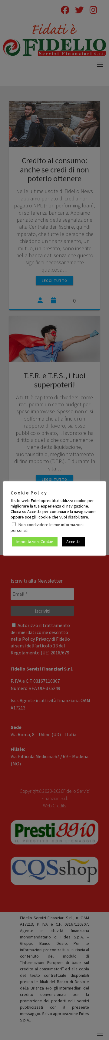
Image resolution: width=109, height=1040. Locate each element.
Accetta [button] (73, 541)
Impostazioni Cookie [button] (34, 541)
